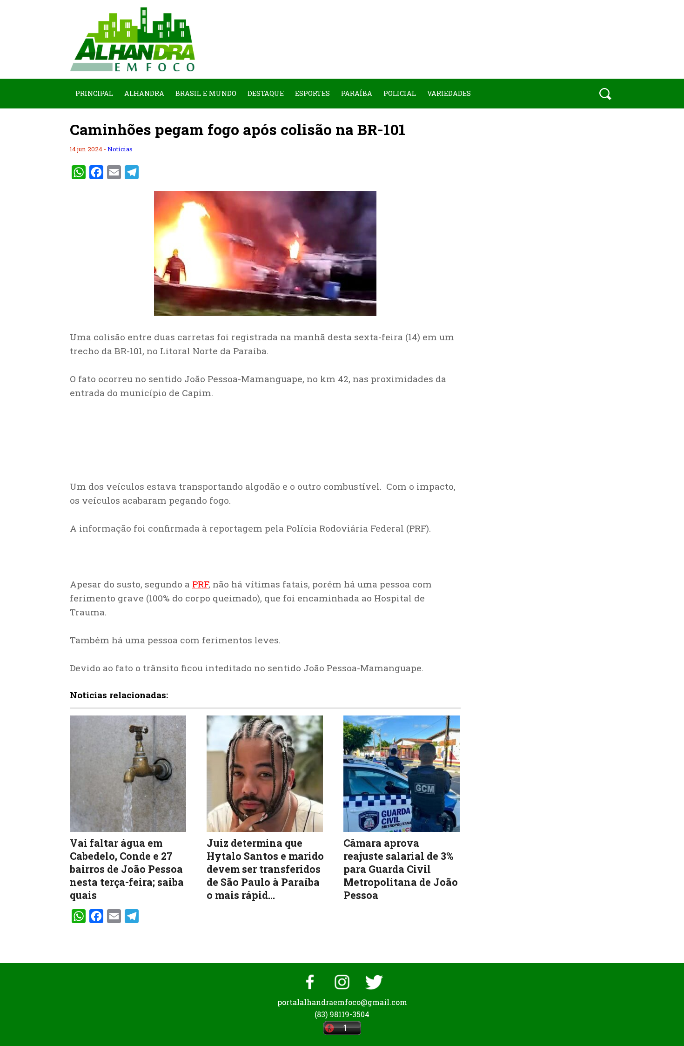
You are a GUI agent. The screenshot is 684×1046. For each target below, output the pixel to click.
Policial (399, 93)
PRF (200, 584)
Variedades (449, 93)
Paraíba (356, 93)
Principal (94, 93)
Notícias (120, 149)
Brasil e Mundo (205, 93)
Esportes (312, 93)
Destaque (266, 93)
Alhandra (144, 93)
